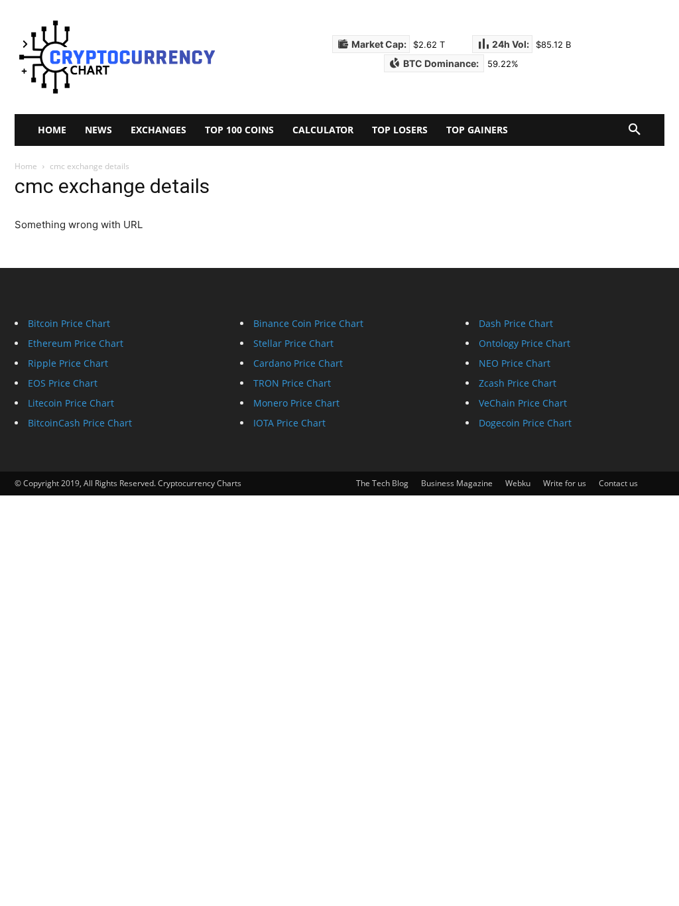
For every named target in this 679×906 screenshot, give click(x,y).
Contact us (618, 483)
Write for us (564, 483)
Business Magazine (457, 483)
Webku (517, 483)
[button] (634, 130)
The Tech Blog (382, 483)
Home (26, 166)
